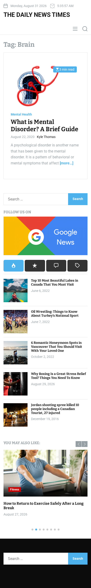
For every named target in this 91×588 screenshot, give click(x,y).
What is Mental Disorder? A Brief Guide (44, 125)
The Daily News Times (37, 15)
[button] (78, 444)
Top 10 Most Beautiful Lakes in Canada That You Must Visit (54, 283)
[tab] (14, 266)
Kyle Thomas (46, 136)
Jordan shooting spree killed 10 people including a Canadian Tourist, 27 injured (55, 409)
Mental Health (21, 114)
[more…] (66, 163)
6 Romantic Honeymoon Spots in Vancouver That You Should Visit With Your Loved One (56, 347)
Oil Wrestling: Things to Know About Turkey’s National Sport (55, 314)
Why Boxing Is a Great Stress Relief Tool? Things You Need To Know (58, 376)
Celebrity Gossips (73, 489)
